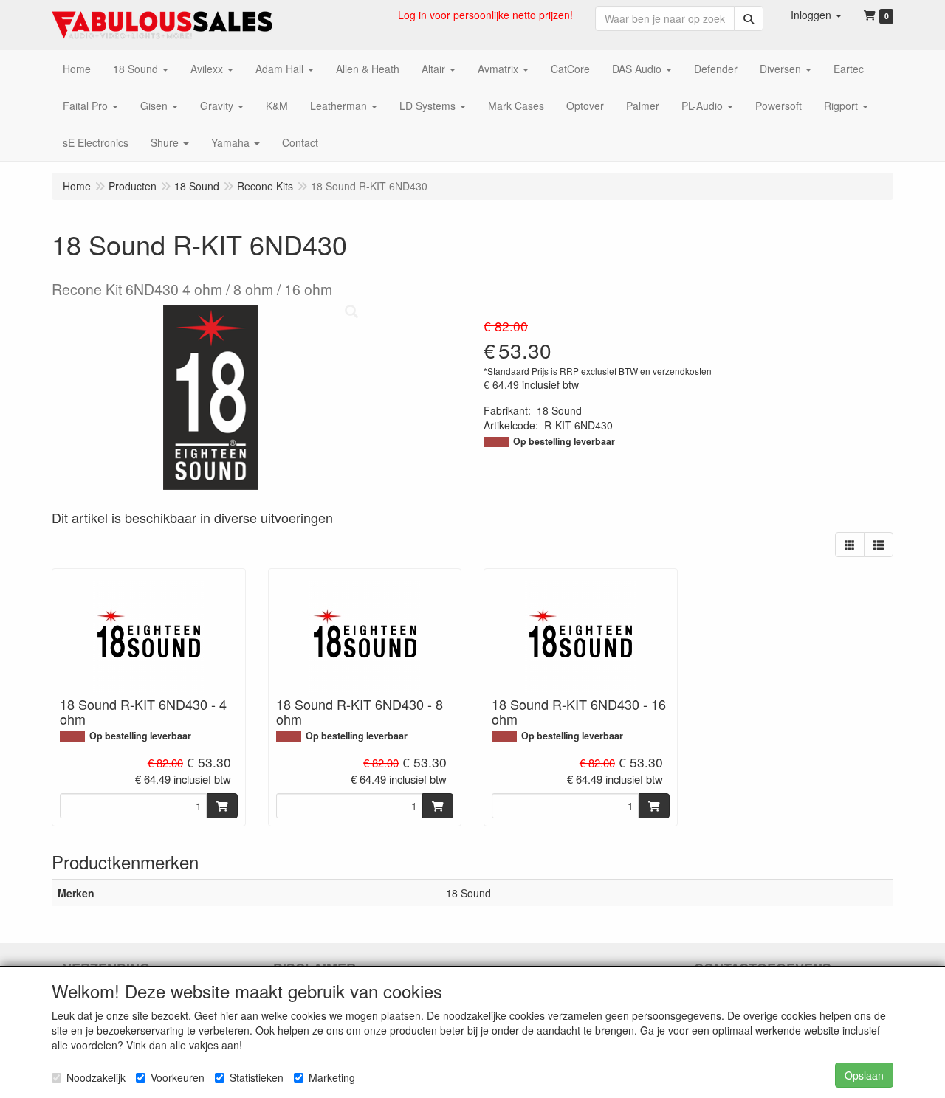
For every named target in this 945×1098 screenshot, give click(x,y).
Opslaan (864, 1075)
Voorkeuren (178, 1077)
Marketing (332, 1077)
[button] (816, 15)
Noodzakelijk (96, 1077)
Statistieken (257, 1077)
